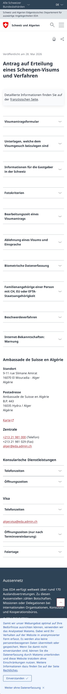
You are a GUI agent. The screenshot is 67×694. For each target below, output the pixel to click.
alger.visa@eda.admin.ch (20, 521)
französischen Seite (24, 99)
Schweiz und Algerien (26, 25)
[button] (61, 602)
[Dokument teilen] (62, 39)
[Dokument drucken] (54, 39)
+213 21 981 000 (14, 437)
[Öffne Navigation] (61, 25)
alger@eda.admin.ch (17, 446)
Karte (7, 420)
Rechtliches (10, 670)
